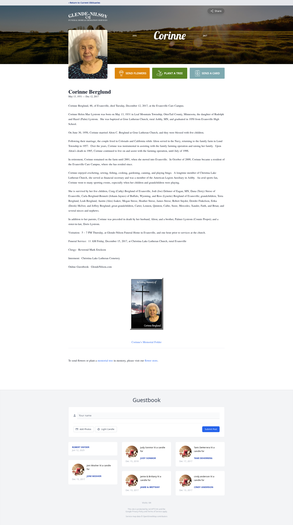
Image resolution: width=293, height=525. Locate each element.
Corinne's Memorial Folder (146, 342)
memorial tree (105, 360)
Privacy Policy (138, 511)
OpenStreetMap (150, 516)
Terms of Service (155, 511)
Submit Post (211, 429)
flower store (151, 360)
